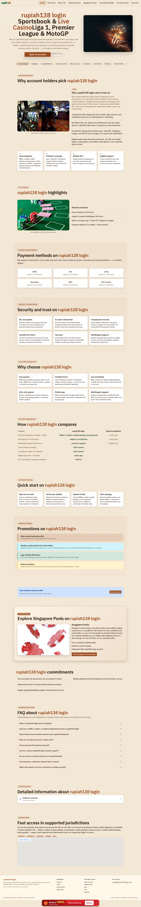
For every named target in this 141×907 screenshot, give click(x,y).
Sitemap (86, 892)
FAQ (85, 889)
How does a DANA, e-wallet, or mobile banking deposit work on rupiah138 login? (49, 729)
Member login (57, 53)
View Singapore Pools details (84, 654)
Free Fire (135, 3)
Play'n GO (62, 3)
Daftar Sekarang (74, 903)
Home (42, 3)
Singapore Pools (89, 3)
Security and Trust (61, 64)
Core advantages (22, 64)
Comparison (87, 64)
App (85, 887)
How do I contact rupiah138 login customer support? (39, 751)
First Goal (51, 3)
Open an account (37, 54)
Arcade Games (123, 3)
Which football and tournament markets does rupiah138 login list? (44, 734)
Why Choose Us (75, 64)
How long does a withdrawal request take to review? (39, 762)
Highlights (34, 64)
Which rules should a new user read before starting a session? (42, 767)
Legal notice (60, 889)
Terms (58, 884)
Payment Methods (46, 64)
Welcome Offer (118, 64)
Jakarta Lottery (74, 3)
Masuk (89, 903)
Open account (115, 592)
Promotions (107, 64)
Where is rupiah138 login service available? (35, 723)
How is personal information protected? (34, 745)
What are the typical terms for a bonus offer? (36, 740)
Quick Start (97, 64)
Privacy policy (61, 887)
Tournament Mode (106, 3)
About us (59, 882)
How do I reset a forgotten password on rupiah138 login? (40, 756)
